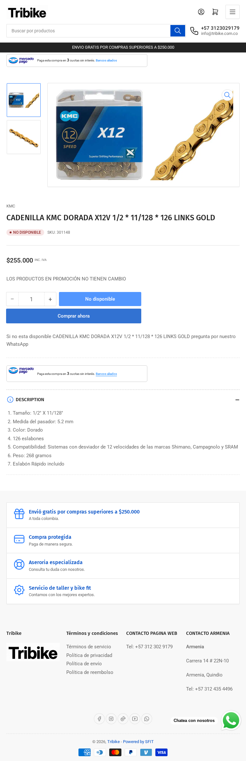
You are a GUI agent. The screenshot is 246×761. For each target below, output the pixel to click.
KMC (10, 206)
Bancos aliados (106, 60)
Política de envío (84, 664)
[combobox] (96, 30)
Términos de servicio (88, 647)
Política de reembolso (89, 672)
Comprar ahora (74, 316)
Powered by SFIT (138, 741)
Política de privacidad (89, 655)
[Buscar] (178, 30)
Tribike (113, 741)
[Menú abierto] (233, 12)
